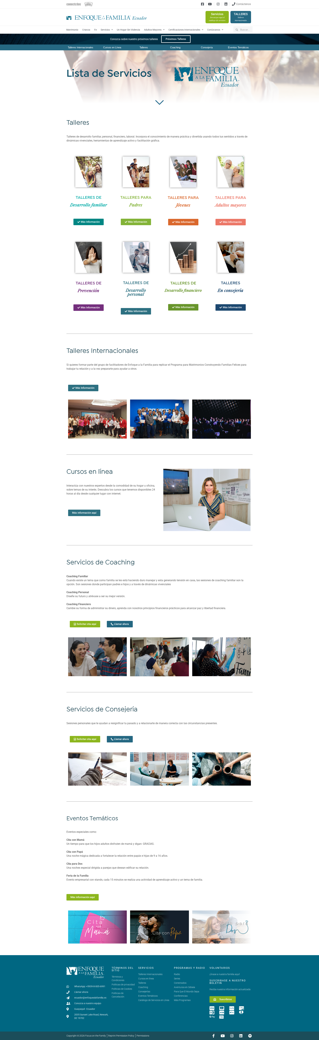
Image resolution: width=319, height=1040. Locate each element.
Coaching (175, 47)
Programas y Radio (189, 967)
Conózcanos (213, 29)
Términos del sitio (123, 969)
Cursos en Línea (112, 47)
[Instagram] (231, 1035)
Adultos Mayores (152, 29)
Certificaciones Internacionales (184, 29)
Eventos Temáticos (238, 47)
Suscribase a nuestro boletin (228, 982)
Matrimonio (72, 29)
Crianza (86, 29)
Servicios (105, 29)
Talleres (144, 47)
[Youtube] (222, 1035)
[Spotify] (250, 1035)
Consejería (207, 47)
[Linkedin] (240, 1035)
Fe (95, 29)
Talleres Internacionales (80, 47)
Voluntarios (220, 967)
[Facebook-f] (213, 1035)
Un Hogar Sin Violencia (128, 29)
